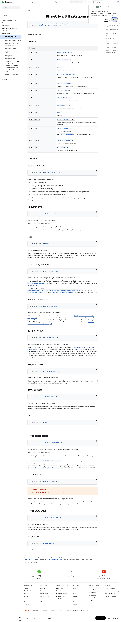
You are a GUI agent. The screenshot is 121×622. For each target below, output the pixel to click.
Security (26, 593)
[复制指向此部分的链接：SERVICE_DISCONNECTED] (49, 436)
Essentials (20, 2)
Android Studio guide (94, 590)
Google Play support (110, 593)
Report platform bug (110, 588)
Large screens (60, 588)
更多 (56, 2)
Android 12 (75, 601)
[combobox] (78, 1)
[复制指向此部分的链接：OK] (31, 416)
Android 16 (75, 591)
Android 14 (75, 596)
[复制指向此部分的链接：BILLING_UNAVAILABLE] (47, 166)
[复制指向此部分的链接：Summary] (38, 42)
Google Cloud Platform (72, 611)
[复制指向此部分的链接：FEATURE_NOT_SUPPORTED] (51, 265)
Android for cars (60, 596)
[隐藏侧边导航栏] (19, 619)
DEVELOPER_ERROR (62, 60)
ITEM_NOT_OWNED (62, 90)
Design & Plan (33, 2)
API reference (92, 595)
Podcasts (26, 604)
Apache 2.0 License (31, 559)
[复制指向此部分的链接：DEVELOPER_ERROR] (45, 207)
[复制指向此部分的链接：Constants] (38, 159)
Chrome (52, 611)
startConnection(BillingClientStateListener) (46, 461)
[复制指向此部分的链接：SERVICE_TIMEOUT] (44, 475)
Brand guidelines (39, 618)
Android (26, 588)
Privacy (42, 599)
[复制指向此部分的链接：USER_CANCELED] (43, 537)
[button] (10, 28)
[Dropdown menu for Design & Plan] (39, 2)
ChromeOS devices (61, 593)
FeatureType (34, 285)
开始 (114, 19)
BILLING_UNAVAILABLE (63, 52)
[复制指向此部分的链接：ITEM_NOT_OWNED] (44, 331)
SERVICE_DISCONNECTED (64, 119)
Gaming (42, 588)
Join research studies (110, 596)
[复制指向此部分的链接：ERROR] (34, 237)
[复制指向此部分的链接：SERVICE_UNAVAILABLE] (47, 511)
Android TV (59, 599)
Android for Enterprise (30, 591)
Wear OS (58, 591)
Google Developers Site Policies (54, 559)
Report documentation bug (112, 591)
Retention (33, 24)
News (25, 599)
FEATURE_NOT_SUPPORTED (64, 74)
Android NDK (92, 600)
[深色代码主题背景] (97, 171)
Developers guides (93, 592)
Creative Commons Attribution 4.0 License (71, 557)
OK (58, 112)
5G (41, 601)
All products (84, 611)
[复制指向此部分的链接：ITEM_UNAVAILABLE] (44, 365)
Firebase (60, 611)
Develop (46, 2)
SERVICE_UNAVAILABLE (66, 134)
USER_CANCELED (61, 147)
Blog (25, 601)
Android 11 (75, 604)
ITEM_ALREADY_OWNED (63, 83)
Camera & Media (44, 596)
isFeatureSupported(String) (37, 283)
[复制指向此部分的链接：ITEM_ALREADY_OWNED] (48, 300)
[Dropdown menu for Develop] (51, 2)
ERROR (59, 67)
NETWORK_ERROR (61, 105)
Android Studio (109, 2)
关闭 (106, 19)
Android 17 (75, 588)
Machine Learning (45, 591)
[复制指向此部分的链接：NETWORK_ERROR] (44, 390)
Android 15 (75, 593)
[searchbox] (11, 7)
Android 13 (75, 599)
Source (26, 596)
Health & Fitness (44, 593)
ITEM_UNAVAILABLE (62, 98)
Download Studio (93, 598)
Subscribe (100, 618)
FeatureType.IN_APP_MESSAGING (63, 292)
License (32, 618)
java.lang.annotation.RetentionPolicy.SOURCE (56, 24)
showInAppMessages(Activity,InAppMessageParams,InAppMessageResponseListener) (54, 290)
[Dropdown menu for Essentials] (25, 2)
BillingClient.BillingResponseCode (52, 25)
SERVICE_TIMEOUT (62, 128)
